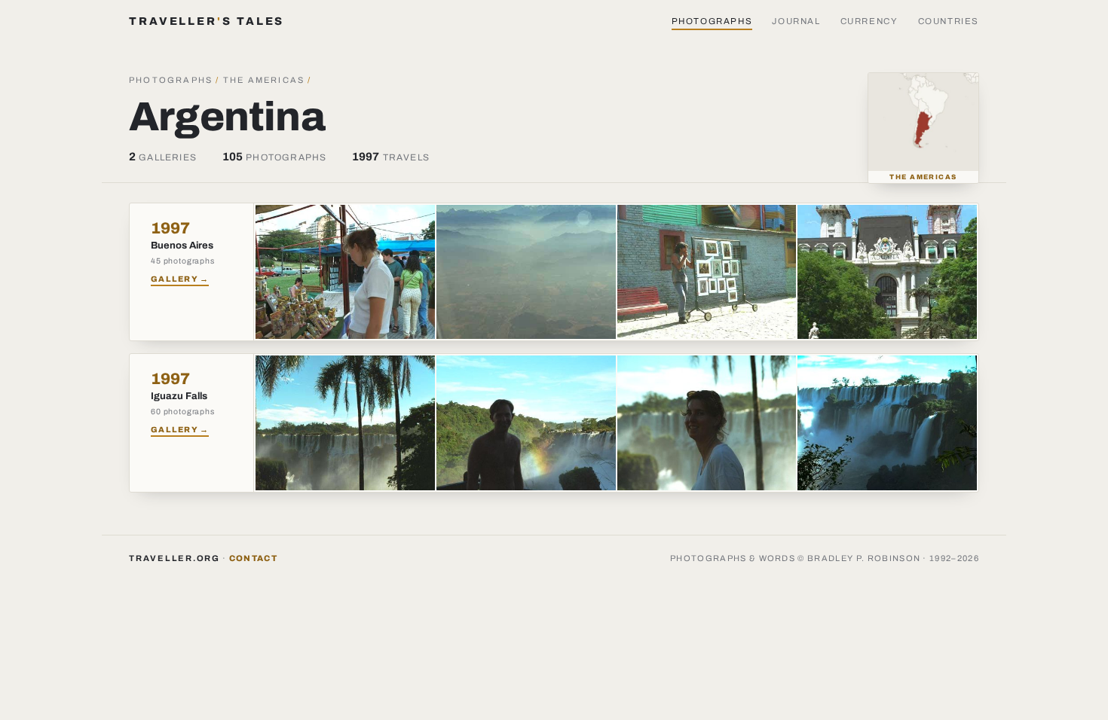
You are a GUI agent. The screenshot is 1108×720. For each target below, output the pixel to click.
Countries (949, 21)
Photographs (712, 21)
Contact (253, 558)
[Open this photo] (345, 272)
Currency (869, 21)
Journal (796, 21)
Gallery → (180, 279)
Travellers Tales (206, 21)
